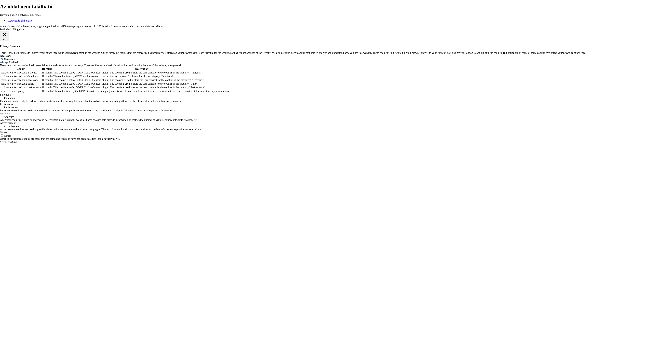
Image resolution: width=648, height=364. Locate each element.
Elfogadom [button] (18, 29)
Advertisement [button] (8, 123)
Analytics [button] (5, 113)
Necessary (9, 59)
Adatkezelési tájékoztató (20, 20)
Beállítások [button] (6, 29)
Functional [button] (5, 94)
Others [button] (3, 132)
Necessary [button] (5, 55)
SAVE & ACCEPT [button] (10, 141)
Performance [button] (7, 104)
